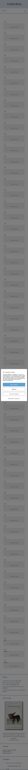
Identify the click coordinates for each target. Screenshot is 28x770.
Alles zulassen (14, 384)
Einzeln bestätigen (14, 394)
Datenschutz (11, 398)
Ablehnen (14, 389)
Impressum (17, 398)
